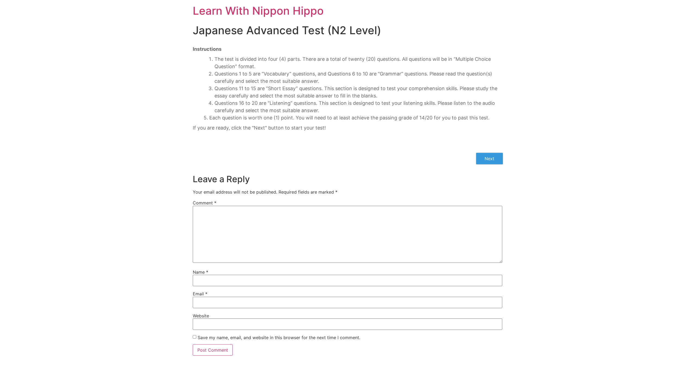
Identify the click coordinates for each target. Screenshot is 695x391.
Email (200, 294)
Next (489, 158)
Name (200, 272)
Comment (204, 203)
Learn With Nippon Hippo (258, 10)
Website (201, 316)
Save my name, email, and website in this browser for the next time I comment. (279, 337)
